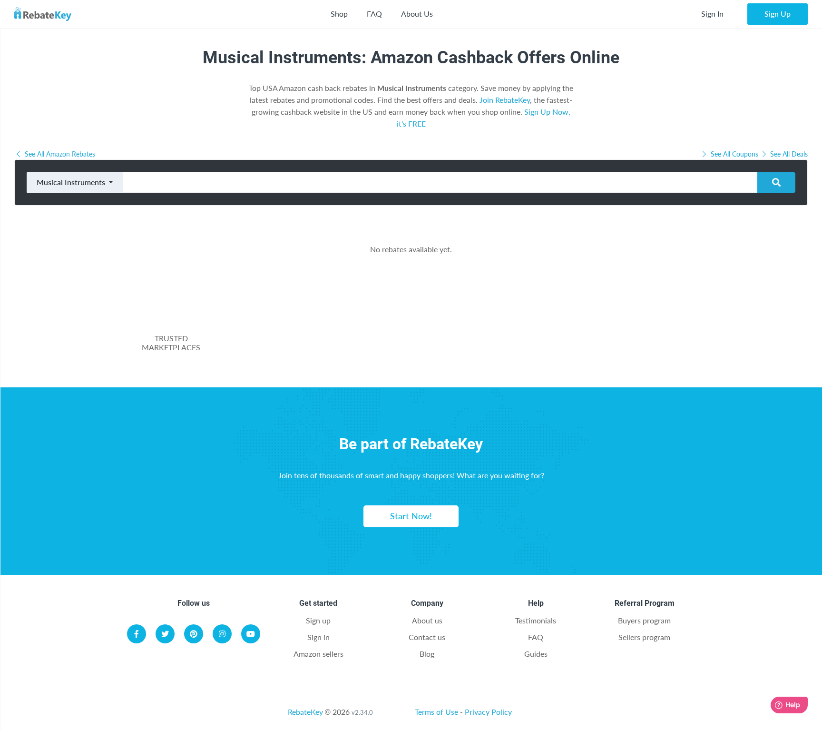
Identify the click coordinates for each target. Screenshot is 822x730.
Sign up (318, 620)
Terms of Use (436, 711)
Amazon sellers (318, 653)
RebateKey (305, 711)
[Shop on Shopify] (619, 343)
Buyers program (644, 620)
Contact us (427, 636)
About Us (417, 13)
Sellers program (644, 636)
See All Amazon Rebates (59, 154)
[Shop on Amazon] (379, 343)
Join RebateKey (505, 99)
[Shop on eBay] (459, 343)
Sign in (318, 636)
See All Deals (788, 154)
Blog (427, 653)
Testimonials (535, 620)
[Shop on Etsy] (539, 343)
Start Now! (411, 516)
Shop (339, 13)
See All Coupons (734, 154)
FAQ (374, 13)
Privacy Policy (488, 711)
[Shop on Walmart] (299, 343)
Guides (536, 653)
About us (427, 620)
